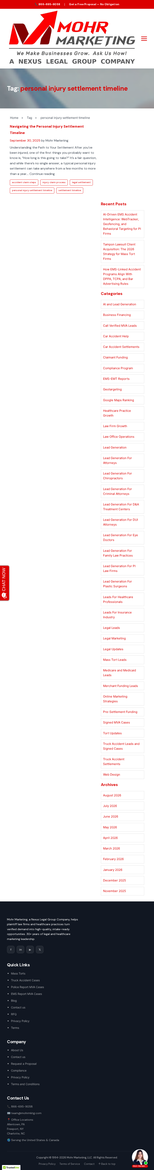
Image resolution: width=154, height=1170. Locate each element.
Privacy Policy (20, 1021)
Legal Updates (113, 649)
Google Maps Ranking (118, 400)
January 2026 (112, 870)
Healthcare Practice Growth (117, 413)
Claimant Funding (115, 357)
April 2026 (110, 838)
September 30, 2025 (25, 140)
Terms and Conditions (25, 1084)
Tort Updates (112, 733)
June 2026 (110, 816)
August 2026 (112, 795)
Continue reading (42, 174)
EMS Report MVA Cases (26, 993)
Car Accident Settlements (121, 347)
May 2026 (110, 827)
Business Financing (117, 315)
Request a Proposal (23, 1063)
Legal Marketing (114, 638)
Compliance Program (118, 368)
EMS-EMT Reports (116, 379)
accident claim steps (24, 182)
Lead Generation (115, 447)
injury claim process (54, 182)
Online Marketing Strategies (115, 699)
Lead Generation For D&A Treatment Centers (121, 506)
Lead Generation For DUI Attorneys (120, 522)
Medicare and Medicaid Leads (119, 672)
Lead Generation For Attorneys (117, 460)
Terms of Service (70, 1164)
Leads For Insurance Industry (117, 614)
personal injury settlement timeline (32, 190)
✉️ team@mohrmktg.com (24, 1113)
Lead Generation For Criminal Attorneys (117, 491)
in (20, 949)
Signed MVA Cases (116, 722)
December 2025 (114, 880)
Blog (14, 1000)
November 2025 (114, 891)
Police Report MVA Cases (27, 987)
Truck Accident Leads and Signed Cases (121, 746)
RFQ (14, 1014)
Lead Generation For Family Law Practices (118, 553)
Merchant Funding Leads (120, 686)
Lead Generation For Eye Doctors (120, 537)
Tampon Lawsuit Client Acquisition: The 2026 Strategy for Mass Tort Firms (119, 251)
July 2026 (110, 806)
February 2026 (113, 859)
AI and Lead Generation (119, 304)
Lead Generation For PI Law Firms (119, 568)
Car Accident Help (116, 336)
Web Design (111, 774)
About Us (17, 1050)
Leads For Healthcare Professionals (118, 599)
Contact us (18, 1007)
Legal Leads (111, 628)
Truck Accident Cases (25, 980)
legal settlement (81, 182)
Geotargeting (112, 389)
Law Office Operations (118, 437)
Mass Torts (18, 973)
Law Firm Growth (115, 426)
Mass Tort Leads (115, 660)
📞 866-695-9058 (47, 4)
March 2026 (111, 848)
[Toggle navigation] (144, 39)
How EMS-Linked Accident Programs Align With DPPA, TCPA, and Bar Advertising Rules (122, 276)
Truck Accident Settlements (113, 761)
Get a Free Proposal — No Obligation (94, 4)
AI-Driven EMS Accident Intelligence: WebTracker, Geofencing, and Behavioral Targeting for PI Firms (122, 223)
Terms (15, 1027)
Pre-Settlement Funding (120, 712)
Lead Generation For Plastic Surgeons (117, 584)
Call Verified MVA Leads (120, 325)
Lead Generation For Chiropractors (117, 475)
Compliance (18, 1070)
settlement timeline (70, 190)
